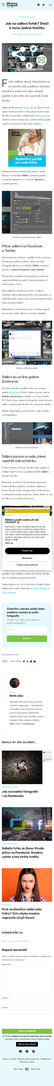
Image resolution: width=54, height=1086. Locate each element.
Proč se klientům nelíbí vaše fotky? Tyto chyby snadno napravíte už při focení (22, 913)
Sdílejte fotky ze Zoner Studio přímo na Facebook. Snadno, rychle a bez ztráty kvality (23, 852)
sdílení (26, 34)
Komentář (7, 965)
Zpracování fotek (27, 17)
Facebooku (29, 724)
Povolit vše (27, 551)
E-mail (5, 1008)
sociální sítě (37, 34)
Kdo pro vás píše (9, 1059)
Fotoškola (7, 905)
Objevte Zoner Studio (27, 1044)
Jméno (5, 998)
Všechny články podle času (28, 1059)
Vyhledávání (45, 1059)
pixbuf (19, 34)
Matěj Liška (16, 696)
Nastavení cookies (27, 1062)
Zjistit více (9, 543)
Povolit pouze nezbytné (27, 565)
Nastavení (27, 558)
